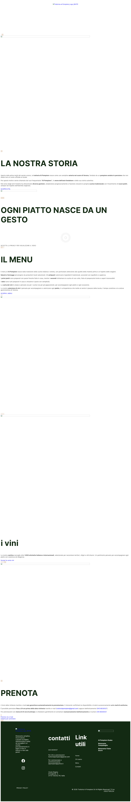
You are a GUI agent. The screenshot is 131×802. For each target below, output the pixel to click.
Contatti (92, 4)
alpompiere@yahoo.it (55, 764)
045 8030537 (102, 708)
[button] (65, 237)
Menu (84, 4)
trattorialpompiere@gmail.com (67, 708)
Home (37, 4)
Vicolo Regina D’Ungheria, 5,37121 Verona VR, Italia (56, 774)
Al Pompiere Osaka (105, 740)
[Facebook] (23, 760)
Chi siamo (45, 4)
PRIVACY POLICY (22, 788)
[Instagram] (23, 768)
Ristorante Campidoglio (103, 744)
